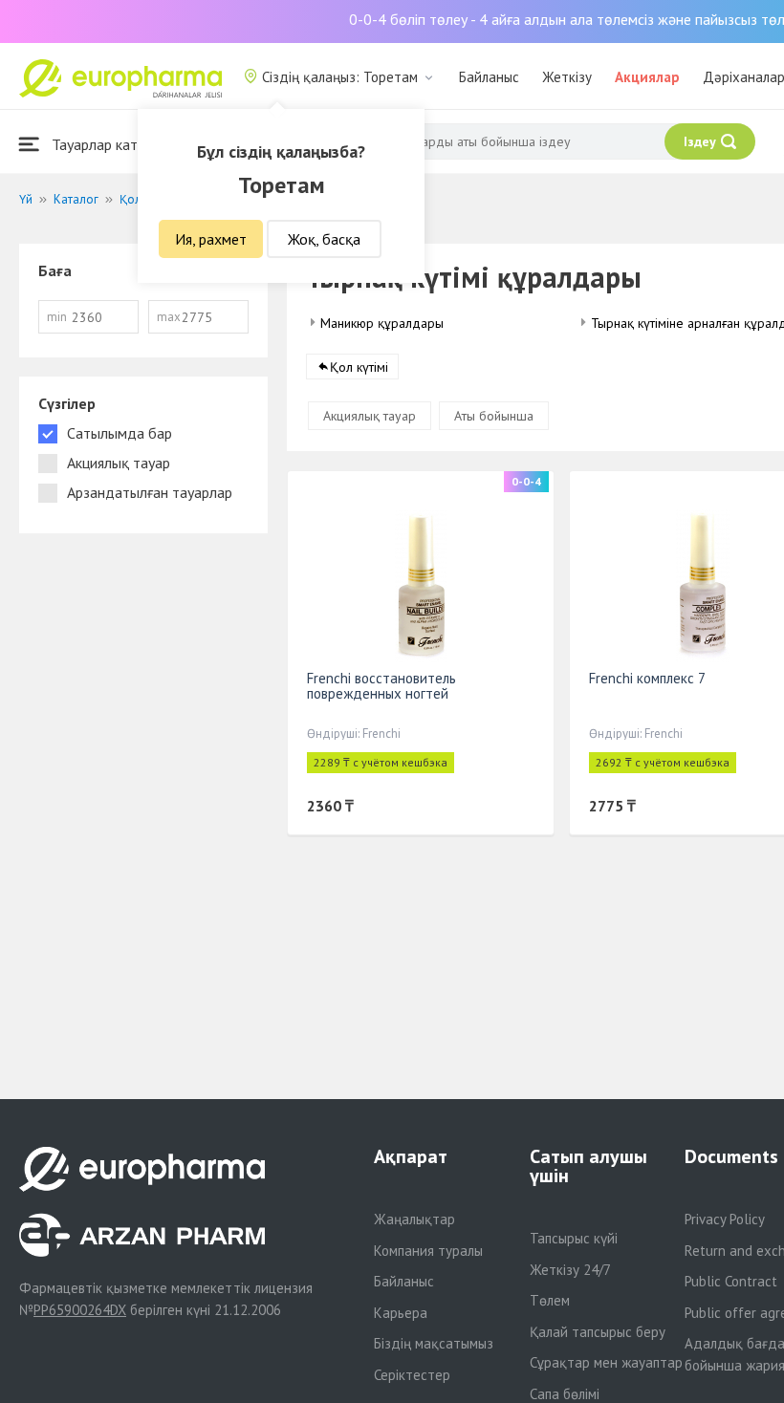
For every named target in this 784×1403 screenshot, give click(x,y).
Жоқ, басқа (324, 238)
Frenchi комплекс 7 (647, 678)
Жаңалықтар (414, 1219)
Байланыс (489, 77)
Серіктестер (412, 1375)
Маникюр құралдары (382, 323)
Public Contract (731, 1281)
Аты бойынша (494, 415)
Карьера (400, 1313)
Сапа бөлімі (564, 1394)
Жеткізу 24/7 (570, 1270)
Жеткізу (567, 77)
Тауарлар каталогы (112, 144)
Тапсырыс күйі (574, 1238)
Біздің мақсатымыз (433, 1343)
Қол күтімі (359, 367)
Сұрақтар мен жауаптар (606, 1362)
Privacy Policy (725, 1219)
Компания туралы (428, 1250)
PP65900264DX (79, 1310)
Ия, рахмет (211, 238)
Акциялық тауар (369, 415)
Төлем (550, 1300)
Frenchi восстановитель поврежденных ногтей (381, 685)
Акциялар (647, 77)
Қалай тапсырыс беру (597, 1332)
